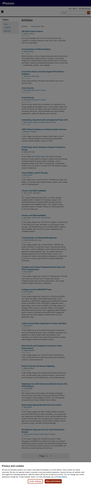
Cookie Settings (35, 481)
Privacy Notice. (61, 477)
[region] (45, 473)
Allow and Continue (53, 481)
